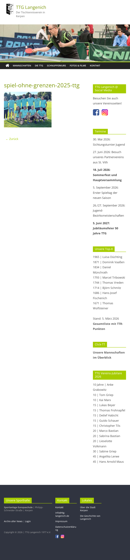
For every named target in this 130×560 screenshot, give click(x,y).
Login (28, 521)
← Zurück (12, 139)
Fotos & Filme (78, 65)
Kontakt (95, 65)
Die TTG (39, 65)
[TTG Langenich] (7, 65)
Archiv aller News (13, 521)
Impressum (61, 521)
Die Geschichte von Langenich (90, 517)
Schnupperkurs (56, 65)
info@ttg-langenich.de (62, 514)
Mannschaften (22, 65)
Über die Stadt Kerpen (87, 509)
